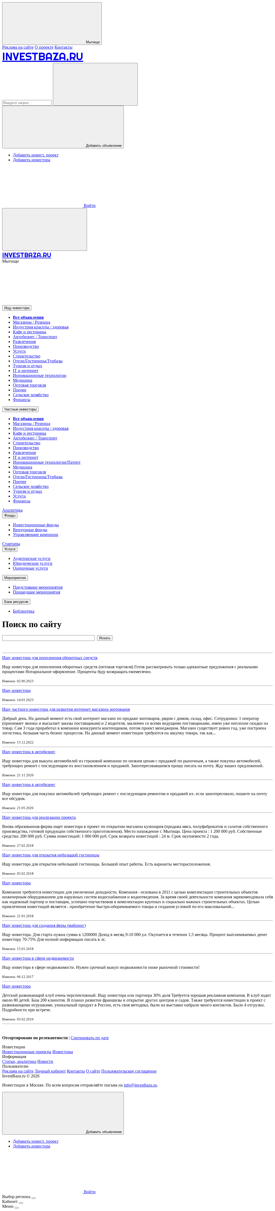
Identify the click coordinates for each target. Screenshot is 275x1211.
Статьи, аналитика (19, 1061)
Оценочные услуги (30, 568)
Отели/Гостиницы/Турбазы (38, 361)
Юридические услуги (32, 563)
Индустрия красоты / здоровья (40, 327)
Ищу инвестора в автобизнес (28, 751)
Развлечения (24, 341)
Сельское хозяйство (31, 394)
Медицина (22, 380)
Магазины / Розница (31, 322)
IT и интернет (25, 370)
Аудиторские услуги (31, 558)
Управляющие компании (35, 534)
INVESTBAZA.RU (42, 56)
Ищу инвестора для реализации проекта (39, 817)
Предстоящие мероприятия (38, 587)
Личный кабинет (50, 1071)
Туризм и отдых (27, 365)
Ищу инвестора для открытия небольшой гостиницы (50, 855)
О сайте (93, 1071)
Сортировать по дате (90, 1037)
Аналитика (12, 510)
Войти (89, 205)
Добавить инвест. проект (36, 155)
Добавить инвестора (31, 160)
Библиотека (23, 611)
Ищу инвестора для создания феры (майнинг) (44, 925)
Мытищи (92, 42)
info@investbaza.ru (140, 1085)
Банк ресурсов (16, 602)
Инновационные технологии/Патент (47, 462)
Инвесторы (62, 1051)
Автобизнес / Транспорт (35, 336)
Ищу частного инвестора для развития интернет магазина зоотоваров (66, 709)
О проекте (44, 47)
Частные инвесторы (20, 409)
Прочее (19, 390)
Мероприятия (15, 578)
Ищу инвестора (16, 308)
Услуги (19, 351)
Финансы (21, 399)
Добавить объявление (103, 146)
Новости (45, 1061)
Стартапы (11, 543)
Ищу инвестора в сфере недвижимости (38, 958)
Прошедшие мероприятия (36, 592)
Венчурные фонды (30, 529)
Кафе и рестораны (29, 332)
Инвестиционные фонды (36, 525)
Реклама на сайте (18, 47)
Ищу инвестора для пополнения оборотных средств (49, 657)
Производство (26, 346)
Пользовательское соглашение (129, 1071)
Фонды (9, 515)
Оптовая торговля (29, 385)
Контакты (64, 47)
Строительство (26, 356)
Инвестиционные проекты (26, 1051)
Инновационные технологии (39, 375)
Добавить (103, 1132)
